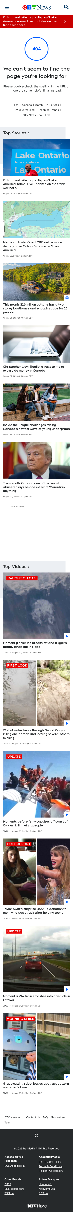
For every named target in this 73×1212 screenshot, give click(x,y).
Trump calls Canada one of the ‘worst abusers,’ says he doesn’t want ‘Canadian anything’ (34, 487)
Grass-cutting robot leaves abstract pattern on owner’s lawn (36, 1085)
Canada (27, 104)
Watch (39, 104)
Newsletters (58, 1117)
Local (16, 104)
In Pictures (52, 104)
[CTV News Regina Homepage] (36, 7)
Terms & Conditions (50, 1166)
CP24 (7, 1184)
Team (7, 1122)
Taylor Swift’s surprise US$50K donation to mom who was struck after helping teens (34, 911)
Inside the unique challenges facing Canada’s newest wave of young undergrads (36, 427)
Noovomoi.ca (47, 1188)
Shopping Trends (48, 109)
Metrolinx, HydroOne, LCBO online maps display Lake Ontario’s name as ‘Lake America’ (33, 246)
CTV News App (13, 1117)
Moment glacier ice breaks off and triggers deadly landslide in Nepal (35, 645)
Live (47, 115)
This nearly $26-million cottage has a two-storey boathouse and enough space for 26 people (35, 308)
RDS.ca (43, 1193)
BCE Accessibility (14, 1165)
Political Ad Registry (51, 1170)
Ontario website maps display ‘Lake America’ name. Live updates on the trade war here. (34, 184)
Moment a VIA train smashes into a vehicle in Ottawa (36, 998)
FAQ (45, 1117)
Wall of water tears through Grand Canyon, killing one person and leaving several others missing (36, 734)
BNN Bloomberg (14, 1188)
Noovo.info (45, 1184)
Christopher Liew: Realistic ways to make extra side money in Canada (33, 368)
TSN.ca (9, 1193)
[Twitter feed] (36, 1135)
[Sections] (6, 7)
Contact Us (33, 1117)
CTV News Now (32, 115)
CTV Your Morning (24, 109)
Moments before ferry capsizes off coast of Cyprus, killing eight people (35, 823)
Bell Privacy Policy (50, 1161)
